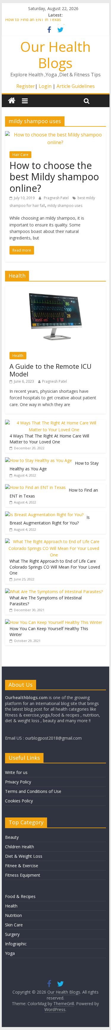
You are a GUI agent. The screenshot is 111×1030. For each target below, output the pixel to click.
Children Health (19, 846)
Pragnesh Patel (57, 197)
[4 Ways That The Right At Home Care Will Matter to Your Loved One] (54, 423)
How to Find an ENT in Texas (33, 22)
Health (17, 355)
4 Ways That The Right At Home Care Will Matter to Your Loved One (49, 439)
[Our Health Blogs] (11, 100)
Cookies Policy (19, 801)
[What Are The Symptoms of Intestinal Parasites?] (54, 591)
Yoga (10, 953)
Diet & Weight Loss (23, 856)
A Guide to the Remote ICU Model (50, 370)
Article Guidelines (76, 86)
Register (25, 86)
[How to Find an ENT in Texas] (35, 487)
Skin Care (14, 925)
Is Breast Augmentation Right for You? (49, 520)
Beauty (12, 837)
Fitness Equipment (22, 875)
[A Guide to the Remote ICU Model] (55, 289)
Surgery (12, 934)
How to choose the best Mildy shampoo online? (54, 176)
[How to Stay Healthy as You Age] (38, 460)
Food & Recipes (20, 896)
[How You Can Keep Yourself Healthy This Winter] (53, 622)
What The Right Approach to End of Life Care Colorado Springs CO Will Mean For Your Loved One (54, 566)
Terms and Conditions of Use (33, 791)
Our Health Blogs (55, 54)
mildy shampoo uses (64, 205)
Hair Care (20, 154)
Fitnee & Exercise (21, 865)
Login (45, 86)
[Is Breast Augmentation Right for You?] (44, 514)
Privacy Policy (18, 782)
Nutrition (13, 915)
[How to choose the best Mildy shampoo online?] (55, 134)
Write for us (16, 772)
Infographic (16, 944)
